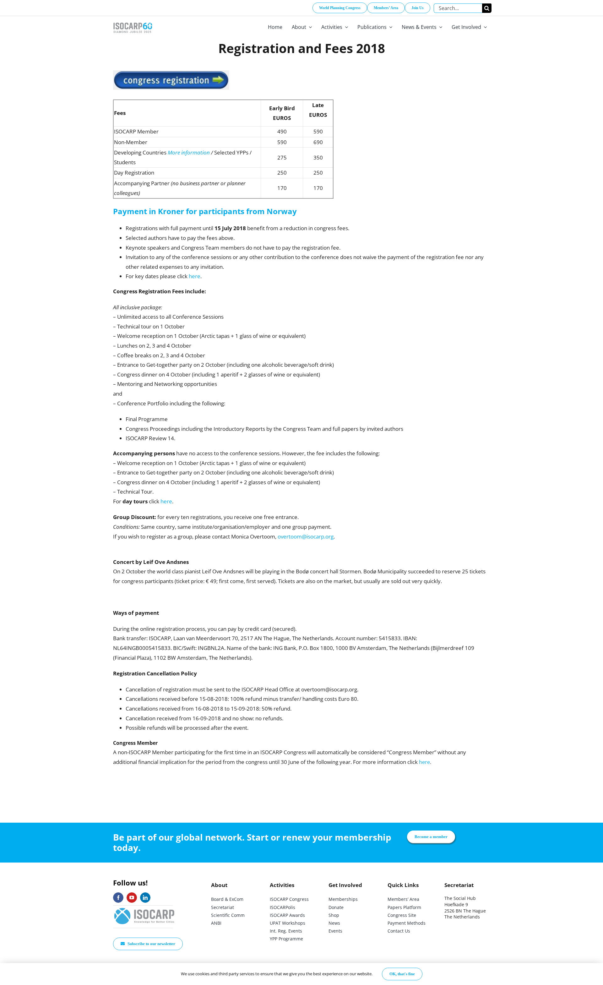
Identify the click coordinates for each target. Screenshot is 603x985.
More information (189, 152)
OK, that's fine (402, 973)
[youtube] (132, 897)
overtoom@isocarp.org (306, 536)
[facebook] (118, 897)
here (194, 276)
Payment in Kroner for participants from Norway (205, 211)
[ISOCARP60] (132, 21)
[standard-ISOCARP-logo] (144, 908)
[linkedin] (145, 897)
